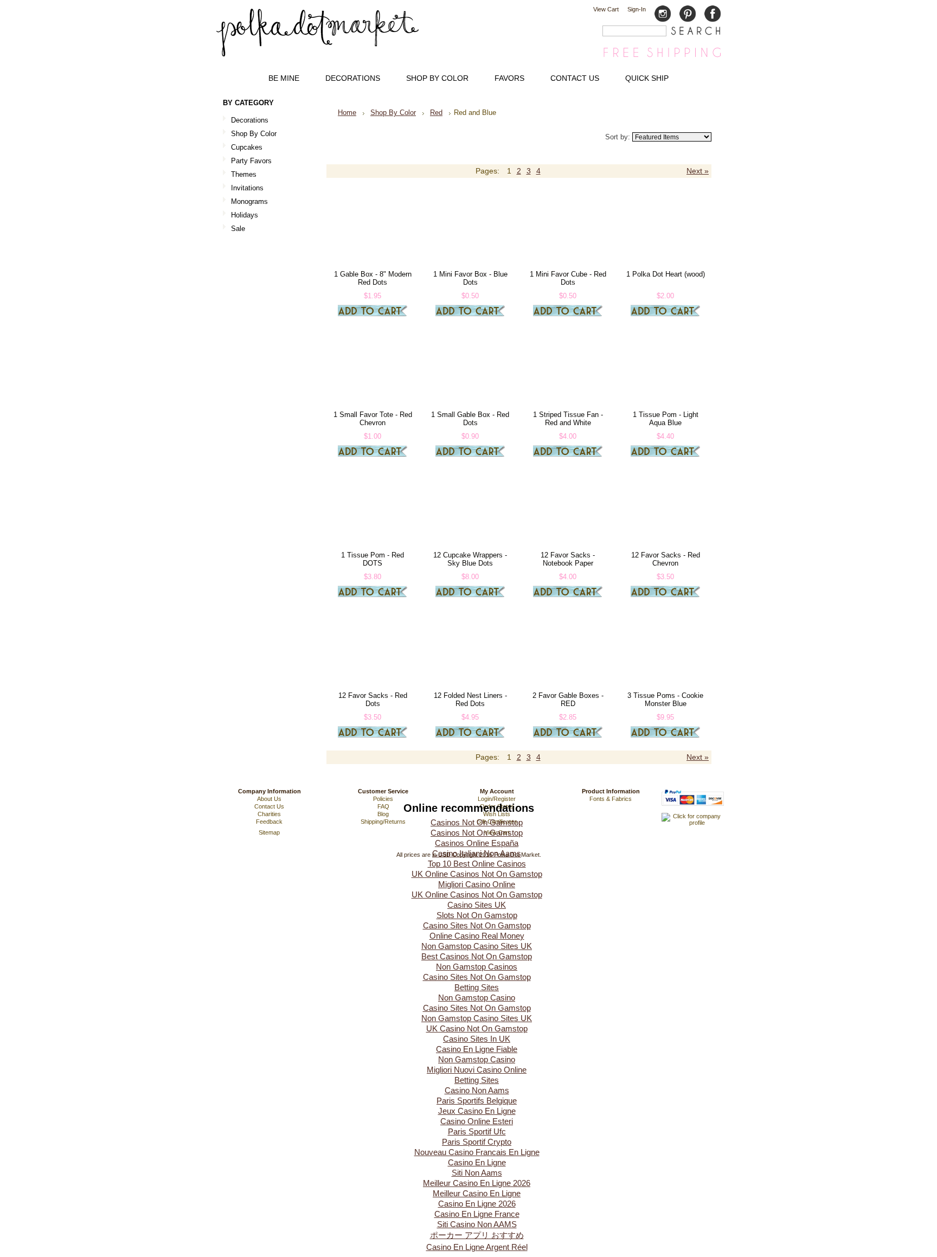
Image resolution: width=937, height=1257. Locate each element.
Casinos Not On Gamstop (477, 822)
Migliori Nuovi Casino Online (477, 1069)
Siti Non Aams (477, 1172)
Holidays (240, 215)
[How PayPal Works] (693, 810)
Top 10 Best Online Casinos (477, 863)
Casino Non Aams (477, 1090)
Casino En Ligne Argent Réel (477, 1247)
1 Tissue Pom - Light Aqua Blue (665, 419)
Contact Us (269, 806)
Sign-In (636, 9)
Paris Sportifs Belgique (477, 1100)
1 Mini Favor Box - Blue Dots (470, 278)
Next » (697, 171)
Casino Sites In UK (476, 1038)
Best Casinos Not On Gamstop (476, 956)
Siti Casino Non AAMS (477, 1224)
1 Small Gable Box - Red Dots (470, 419)
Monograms (249, 201)
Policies (383, 799)
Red (436, 112)
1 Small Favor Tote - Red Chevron (372, 419)
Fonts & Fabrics (610, 799)
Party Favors (247, 161)
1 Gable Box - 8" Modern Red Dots (373, 278)
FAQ (383, 806)
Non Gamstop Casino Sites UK (476, 946)
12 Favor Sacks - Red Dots (372, 699)
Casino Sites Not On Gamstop (477, 925)
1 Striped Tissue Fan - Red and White (568, 419)
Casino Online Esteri (476, 1121)
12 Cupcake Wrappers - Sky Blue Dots (470, 559)
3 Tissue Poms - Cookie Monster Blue (665, 699)
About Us (269, 799)
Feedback (269, 821)
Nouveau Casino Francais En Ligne (477, 1152)
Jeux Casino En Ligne (477, 1110)
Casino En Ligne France (476, 1213)
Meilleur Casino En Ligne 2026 (476, 1183)
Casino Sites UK (476, 904)
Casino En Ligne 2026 (477, 1203)
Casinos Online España (476, 843)
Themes (239, 174)
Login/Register (497, 799)
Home (347, 112)
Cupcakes (242, 147)
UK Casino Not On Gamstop (477, 1028)
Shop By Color (250, 134)
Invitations (243, 188)
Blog (383, 814)
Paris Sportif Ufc (477, 1131)
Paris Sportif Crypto (476, 1141)
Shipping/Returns (383, 821)
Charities (269, 814)
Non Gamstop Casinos (476, 966)
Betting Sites (476, 987)
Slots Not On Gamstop (477, 915)
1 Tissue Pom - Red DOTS (372, 559)
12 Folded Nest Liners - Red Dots (470, 699)
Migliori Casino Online (476, 884)
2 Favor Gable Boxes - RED (568, 699)
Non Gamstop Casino (476, 997)
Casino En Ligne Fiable (476, 1049)
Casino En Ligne (477, 1162)
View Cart (606, 9)
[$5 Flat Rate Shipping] (662, 56)
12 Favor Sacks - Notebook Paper (568, 559)
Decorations (245, 120)
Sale (238, 229)
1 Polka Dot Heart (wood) (665, 274)
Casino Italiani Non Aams (476, 853)
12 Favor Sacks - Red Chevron (665, 559)
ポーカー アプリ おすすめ (477, 1235)
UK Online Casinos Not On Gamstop (477, 873)
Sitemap (269, 832)
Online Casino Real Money (476, 935)
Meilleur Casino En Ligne (477, 1193)
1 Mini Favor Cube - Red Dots (568, 278)
